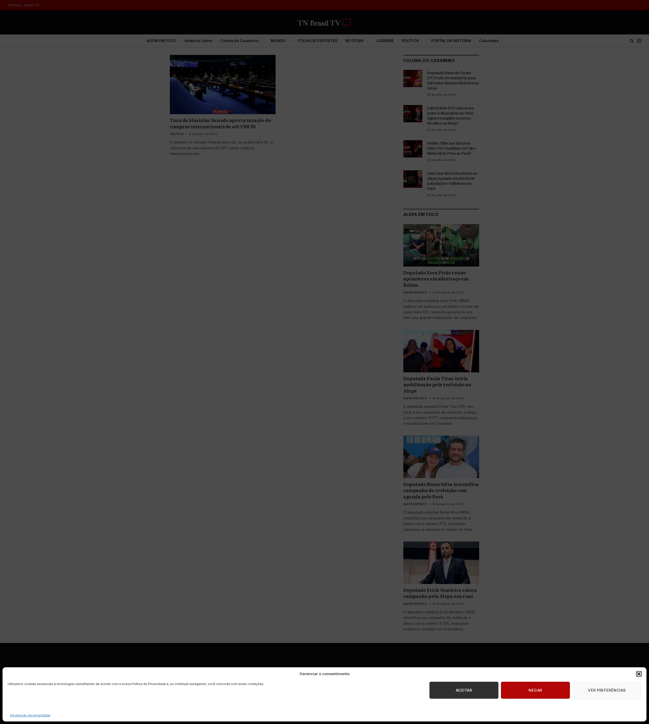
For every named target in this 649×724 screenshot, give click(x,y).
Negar (535, 690)
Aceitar (464, 690)
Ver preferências (607, 690)
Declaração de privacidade (30, 715)
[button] (638, 673)
